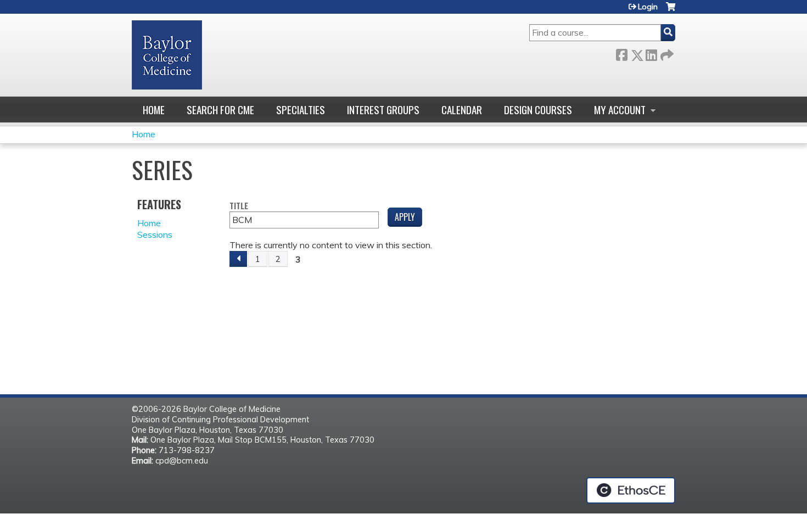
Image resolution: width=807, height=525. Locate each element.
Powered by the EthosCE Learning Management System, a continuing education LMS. (630, 490)
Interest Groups (383, 110)
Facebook (621, 53)
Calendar (461, 110)
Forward (665, 53)
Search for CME (220, 110)
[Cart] (670, 11)
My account (620, 110)
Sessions (154, 234)
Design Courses (538, 110)
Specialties (300, 110)
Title (238, 206)
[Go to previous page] (238, 259)
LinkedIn (651, 53)
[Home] (167, 55)
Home (154, 110)
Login (648, 6)
